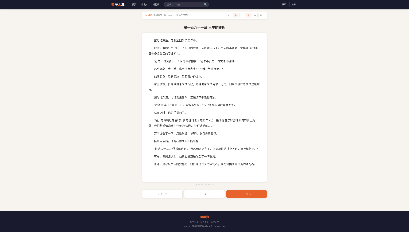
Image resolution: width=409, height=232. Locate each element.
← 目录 (148, 15)
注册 (294, 4)
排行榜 (156, 4)
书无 (118, 4)
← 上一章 (162, 194)
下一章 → (246, 194)
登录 (284, 4)
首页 (134, 4)
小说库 (144, 4)
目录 (204, 194)
